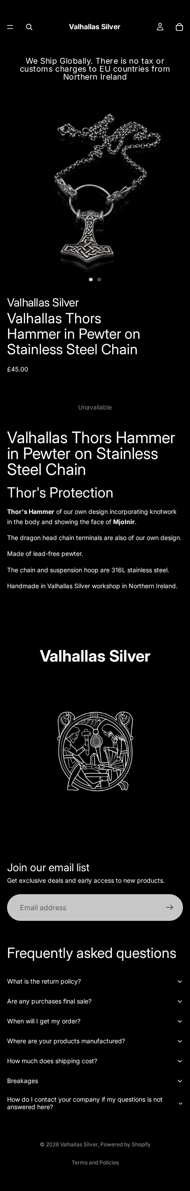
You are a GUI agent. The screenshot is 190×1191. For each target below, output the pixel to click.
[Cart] (179, 27)
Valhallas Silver (79, 1144)
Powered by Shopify (125, 1144)
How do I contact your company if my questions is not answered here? (85, 1103)
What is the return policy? (44, 981)
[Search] (29, 27)
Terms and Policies (95, 1162)
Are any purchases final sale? (49, 1001)
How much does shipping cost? (52, 1061)
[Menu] (10, 27)
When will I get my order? (43, 1021)
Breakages (22, 1080)
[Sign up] (169, 907)
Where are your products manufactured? (66, 1041)
